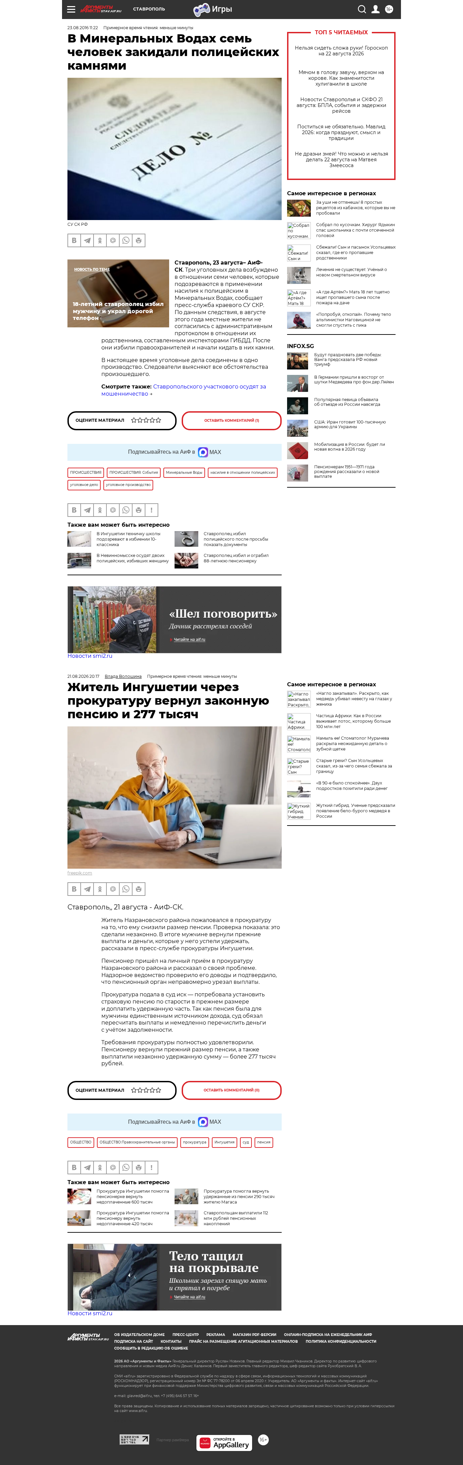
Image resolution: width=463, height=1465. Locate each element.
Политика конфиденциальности (341, 1341)
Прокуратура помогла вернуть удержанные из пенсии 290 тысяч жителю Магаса (239, 1197)
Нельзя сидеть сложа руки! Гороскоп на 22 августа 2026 (341, 51)
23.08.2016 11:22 (82, 27)
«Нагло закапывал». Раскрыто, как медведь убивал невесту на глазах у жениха (354, 699)
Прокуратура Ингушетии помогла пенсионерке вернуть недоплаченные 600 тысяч (133, 1197)
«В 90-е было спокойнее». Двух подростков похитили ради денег (352, 785)
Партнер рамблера (173, 1440)
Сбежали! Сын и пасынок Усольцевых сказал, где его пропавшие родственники (356, 252)
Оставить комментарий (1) (231, 420)
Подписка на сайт (133, 1341)
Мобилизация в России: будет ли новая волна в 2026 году (349, 447)
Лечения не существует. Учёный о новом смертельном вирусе (351, 272)
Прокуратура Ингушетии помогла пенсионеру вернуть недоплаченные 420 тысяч (133, 1218)
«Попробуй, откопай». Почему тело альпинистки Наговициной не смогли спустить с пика (353, 320)
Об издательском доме (139, 1335)
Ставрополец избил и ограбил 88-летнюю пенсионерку (236, 558)
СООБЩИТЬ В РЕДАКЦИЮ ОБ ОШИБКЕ (151, 1348)
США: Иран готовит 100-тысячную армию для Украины (350, 424)
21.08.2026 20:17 (83, 676)
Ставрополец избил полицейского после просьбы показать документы (236, 539)
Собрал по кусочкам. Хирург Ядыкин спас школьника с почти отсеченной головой (355, 230)
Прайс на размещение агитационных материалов (243, 1341)
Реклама (215, 1335)
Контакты (171, 1341)
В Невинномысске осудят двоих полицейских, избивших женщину (133, 558)
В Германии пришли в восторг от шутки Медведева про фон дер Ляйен (354, 379)
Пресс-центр (186, 1335)
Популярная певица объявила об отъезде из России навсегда (347, 402)
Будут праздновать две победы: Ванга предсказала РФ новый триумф (348, 359)
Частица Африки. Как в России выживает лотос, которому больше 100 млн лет (353, 721)
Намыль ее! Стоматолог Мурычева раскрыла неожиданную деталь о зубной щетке (352, 744)
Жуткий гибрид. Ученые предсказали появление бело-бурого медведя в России (355, 811)
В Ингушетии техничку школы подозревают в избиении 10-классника (128, 539)
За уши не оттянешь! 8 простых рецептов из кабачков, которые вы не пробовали (355, 208)
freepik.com (79, 872)
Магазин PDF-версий (254, 1335)
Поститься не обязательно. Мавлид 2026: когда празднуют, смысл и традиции (341, 132)
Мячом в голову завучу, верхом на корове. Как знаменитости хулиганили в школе (341, 78)
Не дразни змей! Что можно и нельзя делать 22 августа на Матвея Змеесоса (341, 159)
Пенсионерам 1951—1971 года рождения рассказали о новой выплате (346, 472)
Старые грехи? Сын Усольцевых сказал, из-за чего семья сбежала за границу (354, 766)
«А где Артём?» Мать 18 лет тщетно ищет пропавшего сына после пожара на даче (353, 297)
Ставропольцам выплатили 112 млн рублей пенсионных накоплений (236, 1218)
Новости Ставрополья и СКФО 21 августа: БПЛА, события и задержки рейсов (341, 105)
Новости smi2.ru (90, 656)
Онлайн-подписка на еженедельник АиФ (328, 1335)
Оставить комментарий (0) (232, 1090)
